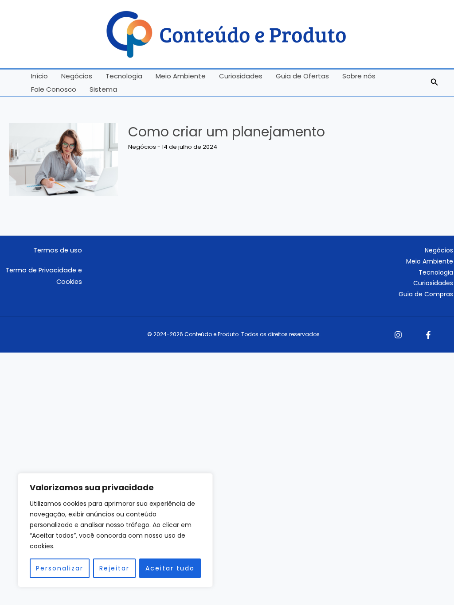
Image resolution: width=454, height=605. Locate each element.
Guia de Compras (426, 294)
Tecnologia (124, 76)
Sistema (103, 89)
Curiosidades (240, 76)
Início (39, 76)
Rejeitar (114, 568)
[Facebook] (428, 335)
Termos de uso (57, 250)
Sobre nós (359, 76)
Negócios (76, 76)
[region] (115, 530)
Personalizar (59, 568)
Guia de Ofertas (302, 76)
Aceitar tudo (170, 568)
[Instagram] (398, 335)
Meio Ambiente (181, 76)
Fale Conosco (53, 89)
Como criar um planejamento (226, 131)
